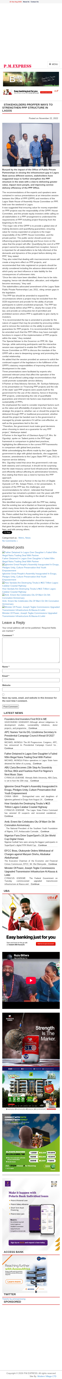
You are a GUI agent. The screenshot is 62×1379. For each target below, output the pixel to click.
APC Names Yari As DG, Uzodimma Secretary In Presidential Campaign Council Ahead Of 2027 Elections (30, 735)
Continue (33, 728)
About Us (26, 2)
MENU (54, 65)
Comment (7, 635)
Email (5, 676)
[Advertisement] (31, 31)
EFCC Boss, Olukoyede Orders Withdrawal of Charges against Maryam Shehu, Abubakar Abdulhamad (29, 854)
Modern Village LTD (46, 1376)
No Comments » (10, 541)
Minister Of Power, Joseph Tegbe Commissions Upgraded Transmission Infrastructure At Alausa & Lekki (31, 871)
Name (5, 666)
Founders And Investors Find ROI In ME (26, 719)
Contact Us (35, 2)
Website (6, 685)
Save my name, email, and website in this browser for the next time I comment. (29, 699)
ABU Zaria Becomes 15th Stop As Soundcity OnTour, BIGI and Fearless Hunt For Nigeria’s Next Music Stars (29, 771)
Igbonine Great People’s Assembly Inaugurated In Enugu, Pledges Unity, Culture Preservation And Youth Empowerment (29, 576)
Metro (21, 538)
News (28, 538)
